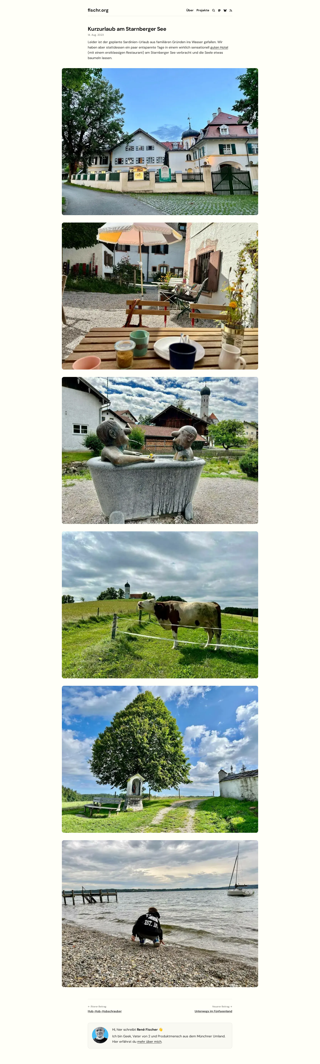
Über (190, 10)
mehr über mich (149, 1041)
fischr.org (98, 10)
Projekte (202, 10)
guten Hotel (219, 47)
